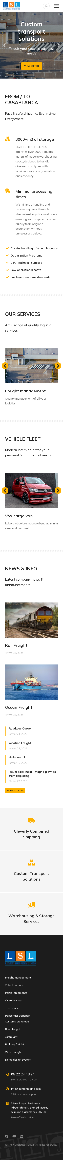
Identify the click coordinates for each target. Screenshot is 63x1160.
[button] (4, 45)
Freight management (25, 390)
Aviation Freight (20, 743)
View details (31, 837)
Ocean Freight (18, 707)
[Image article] (31, 365)
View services (31, 921)
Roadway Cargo (20, 728)
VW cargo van (19, 515)
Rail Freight (16, 645)
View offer (31, 66)
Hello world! (17, 757)
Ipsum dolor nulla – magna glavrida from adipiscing (32, 773)
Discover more (32, 879)
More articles (15, 790)
